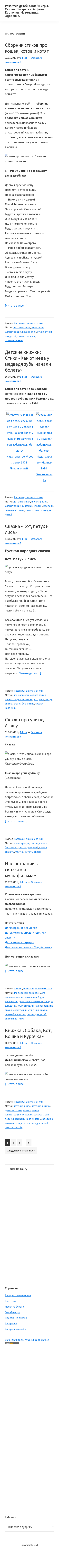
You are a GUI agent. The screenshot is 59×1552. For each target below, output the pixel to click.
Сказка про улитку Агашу (25, 722)
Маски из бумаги (14, 1306)
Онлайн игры (12, 1312)
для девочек (20, 992)
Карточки (10, 1301)
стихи (40, 331)
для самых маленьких (31, 1001)
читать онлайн (33, 851)
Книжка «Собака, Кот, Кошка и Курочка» (28, 1033)
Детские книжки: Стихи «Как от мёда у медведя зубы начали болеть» (28, 361)
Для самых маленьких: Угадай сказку (28, 947)
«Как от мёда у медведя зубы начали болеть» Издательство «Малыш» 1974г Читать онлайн (44, 456)
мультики (33, 1010)
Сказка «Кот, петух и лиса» (27, 529)
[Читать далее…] (16, 306)
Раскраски (11, 1323)
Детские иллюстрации (19, 942)
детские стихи (21, 327)
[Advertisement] (18, 1229)
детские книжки (40, 1106)
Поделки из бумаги (16, 1317)
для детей (34, 992)
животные (37, 327)
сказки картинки (14, 510)
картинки (21, 1010)
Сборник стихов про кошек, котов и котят (27, 48)
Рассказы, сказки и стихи (28, 323)
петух (48, 699)
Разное (18, 988)
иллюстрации (13, 331)
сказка (8, 703)
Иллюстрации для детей (21, 928)
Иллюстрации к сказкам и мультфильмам (21, 869)
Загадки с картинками (18, 1295)
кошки (26, 331)
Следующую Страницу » (21, 1151)
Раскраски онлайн (15, 1329)
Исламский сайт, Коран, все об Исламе (27, 1339)
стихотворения (14, 340)
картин (38, 505)
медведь (48, 505)
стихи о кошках (26, 336)
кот (36, 699)
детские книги (21, 1106)
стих (33, 331)
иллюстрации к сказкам (18, 505)
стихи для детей (38, 1123)
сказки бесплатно (24, 703)
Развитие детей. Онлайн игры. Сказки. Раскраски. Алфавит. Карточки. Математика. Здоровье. (27, 11)
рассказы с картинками (26, 1118)
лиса (41, 699)
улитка (19, 851)
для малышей (21, 695)
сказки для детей (28, 847)
